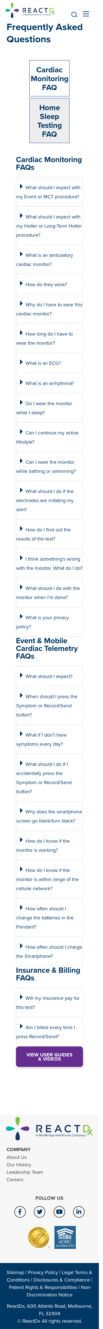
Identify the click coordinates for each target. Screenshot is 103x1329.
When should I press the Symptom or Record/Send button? (46, 705)
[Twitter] (39, 1212)
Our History (19, 1164)
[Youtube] (59, 1212)
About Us (17, 1157)
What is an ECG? (43, 363)
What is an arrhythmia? (50, 383)
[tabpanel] (49, 615)
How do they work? (46, 284)
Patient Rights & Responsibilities (43, 1287)
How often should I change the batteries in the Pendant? (45, 917)
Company (19, 1149)
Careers (15, 1179)
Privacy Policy (43, 1272)
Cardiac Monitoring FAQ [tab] (49, 78)
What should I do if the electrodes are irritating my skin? (45, 500)
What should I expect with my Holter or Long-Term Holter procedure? (49, 225)
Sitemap (15, 1272)
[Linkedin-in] (79, 1212)
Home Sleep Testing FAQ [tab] (49, 120)
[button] (74, 15)
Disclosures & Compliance (62, 1279)
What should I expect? (49, 676)
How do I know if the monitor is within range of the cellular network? (47, 879)
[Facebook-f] (20, 1212)
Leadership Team (25, 1172)
